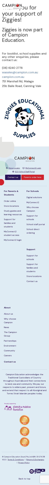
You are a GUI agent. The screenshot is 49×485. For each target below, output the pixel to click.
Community (9, 350)
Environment (10, 345)
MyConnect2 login (13, 240)
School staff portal (36, 224)
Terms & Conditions (16, 460)
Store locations (11, 206)
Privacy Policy (24, 463)
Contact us (13, 177)
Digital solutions (34, 197)
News (6, 327)
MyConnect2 (33, 202)
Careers (8, 355)
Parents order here (32, 177)
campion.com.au (13, 77)
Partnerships (10, 340)
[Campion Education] (12, 6)
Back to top (24, 478)
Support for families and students (9, 223)
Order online (10, 201)
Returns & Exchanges (35, 460)
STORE (31, 5)
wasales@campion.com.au (20, 72)
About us (8, 313)
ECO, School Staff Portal (25, 172)
